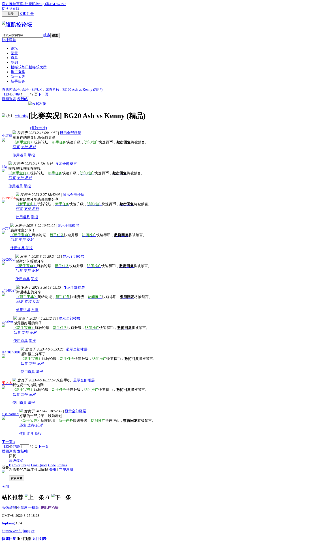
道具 (14, 58)
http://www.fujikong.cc (18, 531)
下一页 (43, 94)
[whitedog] (3, 116)
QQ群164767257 (53, 4)
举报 (31, 155)
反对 (32, 147)
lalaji (5, 167)
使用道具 (20, 155)
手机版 (33, 507)
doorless (7, 321)
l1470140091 (11, 352)
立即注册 (26, 14)
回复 (16, 147)
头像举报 (9, 507)
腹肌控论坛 (11, 89)
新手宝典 (18, 76)
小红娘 (7, 135)
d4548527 (9, 290)
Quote (42, 465)
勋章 (14, 53)
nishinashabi (10, 414)
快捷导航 (9, 40)
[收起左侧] (37, 104)
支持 (25, 147)
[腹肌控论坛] (17, 25)
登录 (52, 469)
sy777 (6, 228)
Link (34, 465)
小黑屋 (22, 507)
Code (52, 465)
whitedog (21, 116)
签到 (14, 62)
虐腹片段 (52, 89)
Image (25, 465)
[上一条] (34, 497)
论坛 (14, 48)
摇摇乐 (29, 67)
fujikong (8, 523)
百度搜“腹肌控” (28, 4)
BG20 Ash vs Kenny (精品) (82, 89)
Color (16, 465)
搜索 (46, 35)
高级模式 (16, 461)
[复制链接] (38, 128)
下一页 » (8, 442)
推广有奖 (18, 72)
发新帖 (22, 99)
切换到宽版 (11, 9)
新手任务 (18, 81)
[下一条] (61, 497)
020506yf (8, 259)
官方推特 (9, 4)
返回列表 (9, 99)
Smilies (62, 465)
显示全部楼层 (70, 133)
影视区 (37, 89)
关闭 (5, 487)
